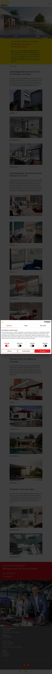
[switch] (19, 346)
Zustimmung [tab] (9, 325)
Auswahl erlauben (26, 351)
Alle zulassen (42, 351)
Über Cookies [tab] (43, 325)
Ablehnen (9, 351)
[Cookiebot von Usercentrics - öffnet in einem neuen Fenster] (45, 322)
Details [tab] (26, 325)
